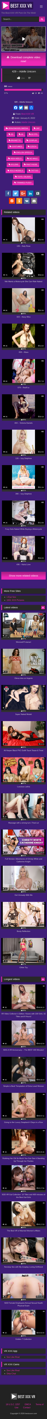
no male (33, 158)
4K (22, 134)
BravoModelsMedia (18, 128)
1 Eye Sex (11, 597)
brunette (16, 140)
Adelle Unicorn (28, 122)
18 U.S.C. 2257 (13, 1404)
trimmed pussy (24, 183)
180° (38, 128)
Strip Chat (11, 1373)
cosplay (33, 140)
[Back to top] (39, 1411)
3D (12, 134)
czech (33, 146)
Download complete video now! (25, 59)
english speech (24, 152)
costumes (17, 146)
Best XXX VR (27, 114)
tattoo (34, 171)
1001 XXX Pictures (15, 600)
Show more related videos (23, 575)
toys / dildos (24, 177)
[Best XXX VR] (19, 6)
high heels (15, 158)
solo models (16, 171)
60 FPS (34, 134)
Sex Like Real (13, 1357)
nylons (14, 164)
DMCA (28, 1404)
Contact (26, 1407)
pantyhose (31, 164)
